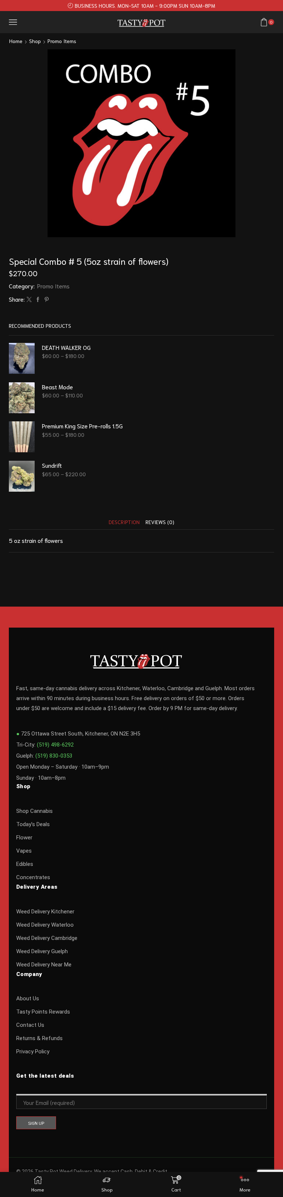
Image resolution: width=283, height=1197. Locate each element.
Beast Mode (57, 386)
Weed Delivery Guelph (42, 951)
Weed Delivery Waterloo (45, 925)
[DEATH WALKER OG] (22, 358)
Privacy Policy (32, 1051)
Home (15, 40)
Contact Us (30, 1025)
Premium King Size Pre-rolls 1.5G (82, 425)
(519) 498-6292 (55, 744)
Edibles (24, 864)
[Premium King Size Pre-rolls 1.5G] (22, 436)
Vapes (24, 850)
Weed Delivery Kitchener (45, 911)
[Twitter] (29, 299)
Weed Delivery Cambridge (46, 938)
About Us (27, 998)
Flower (24, 837)
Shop (35, 40)
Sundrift (52, 465)
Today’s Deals (33, 824)
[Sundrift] (22, 476)
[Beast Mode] (22, 397)
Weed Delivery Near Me (43, 964)
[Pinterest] (45, 299)
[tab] (124, 522)
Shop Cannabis (34, 811)
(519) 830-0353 (53, 755)
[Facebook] (38, 299)
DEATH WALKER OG (66, 347)
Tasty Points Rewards (43, 1011)
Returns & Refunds (39, 1038)
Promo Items (62, 40)
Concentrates (33, 877)
